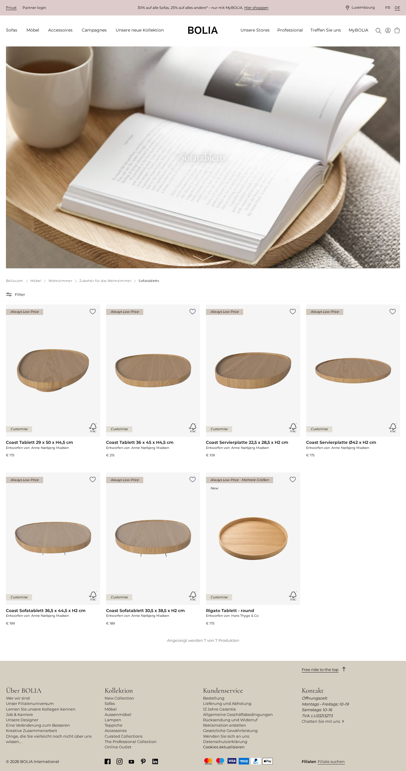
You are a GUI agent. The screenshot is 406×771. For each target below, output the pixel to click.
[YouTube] (131, 761)
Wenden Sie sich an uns (226, 736)
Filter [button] (20, 294)
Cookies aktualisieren (224, 747)
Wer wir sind (18, 698)
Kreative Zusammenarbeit (31, 730)
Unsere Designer (22, 719)
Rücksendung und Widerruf (230, 719)
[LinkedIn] (155, 761)
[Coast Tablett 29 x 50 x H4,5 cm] (53, 381)
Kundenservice (223, 690)
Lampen (113, 719)
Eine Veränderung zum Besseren (38, 725)
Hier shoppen (256, 7)
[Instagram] (119, 761)
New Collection (119, 698)
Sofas (110, 703)
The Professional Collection (131, 741)
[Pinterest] (143, 761)
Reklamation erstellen (224, 725)
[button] (9, 294)
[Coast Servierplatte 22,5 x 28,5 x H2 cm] (253, 381)
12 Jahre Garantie (219, 709)
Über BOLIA (23, 690)
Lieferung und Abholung (227, 703)
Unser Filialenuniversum (30, 703)
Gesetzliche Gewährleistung (230, 730)
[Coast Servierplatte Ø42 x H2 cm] (353, 381)
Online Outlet (118, 747)
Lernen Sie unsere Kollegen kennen (40, 709)
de (397, 7)
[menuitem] (13, 30)
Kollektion (119, 690)
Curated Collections (123, 736)
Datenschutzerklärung (225, 741)
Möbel (111, 709)
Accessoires (116, 730)
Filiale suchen (331, 761)
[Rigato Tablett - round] (253, 549)
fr (387, 7)
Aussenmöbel (118, 714)
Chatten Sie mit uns (321, 721)
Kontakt (313, 690)
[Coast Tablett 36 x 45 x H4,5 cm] (153, 381)
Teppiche (113, 725)
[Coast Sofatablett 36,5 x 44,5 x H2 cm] (53, 549)
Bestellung (213, 698)
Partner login (34, 7)
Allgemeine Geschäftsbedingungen (238, 714)
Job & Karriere (19, 714)
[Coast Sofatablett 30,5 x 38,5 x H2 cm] (153, 549)
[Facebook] (108, 761)
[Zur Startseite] (203, 30)
